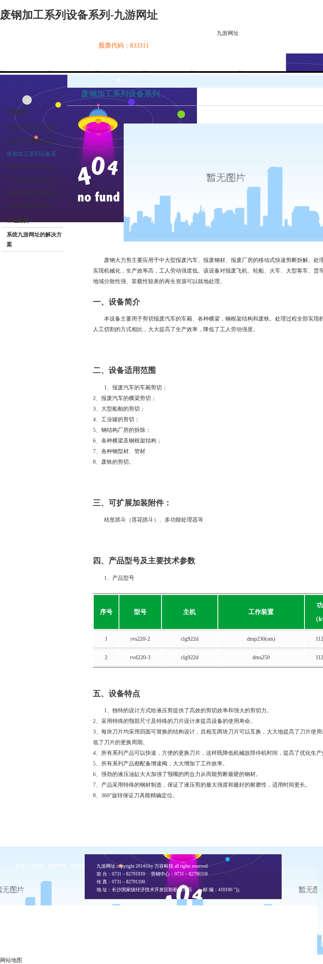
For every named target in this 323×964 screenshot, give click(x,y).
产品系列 (18, 112)
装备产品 (167, 62)
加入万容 (262, 62)
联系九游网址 (30, 866)
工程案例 (18, 220)
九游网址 (228, 33)
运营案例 (215, 62)
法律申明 (57, 866)
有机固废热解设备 (29, 206)
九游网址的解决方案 (119, 71)
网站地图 (80, 866)
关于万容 (72, 62)
